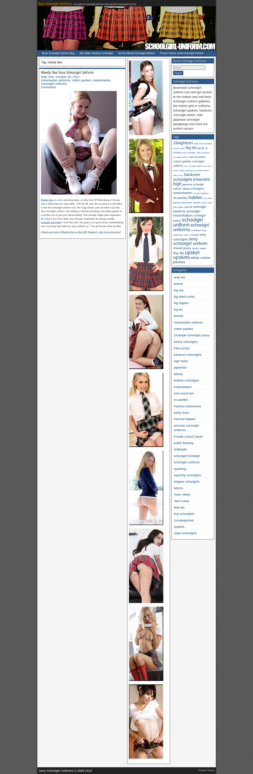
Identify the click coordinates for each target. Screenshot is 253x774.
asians (178, 283)
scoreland (196, 230)
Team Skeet (182, 494)
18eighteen (183, 143)
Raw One (47, 77)
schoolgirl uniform (188, 222)
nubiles (195, 197)
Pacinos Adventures (187, 406)
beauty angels (179, 148)
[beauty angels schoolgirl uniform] (146, 368)
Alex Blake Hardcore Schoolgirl (96, 53)
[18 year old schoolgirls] (146, 524)
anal (196, 143)
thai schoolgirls (184, 514)
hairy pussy (178, 175)
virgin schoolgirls (185, 533)
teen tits (179, 507)
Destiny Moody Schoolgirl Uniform (136, 53)
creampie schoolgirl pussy (191, 335)
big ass (179, 290)
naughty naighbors (201, 193)
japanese (180, 367)
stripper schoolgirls (187, 481)
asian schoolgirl (205, 144)
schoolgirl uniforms (54, 84)
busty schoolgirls (188, 153)
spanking (180, 469)
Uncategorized (184, 520)
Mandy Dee (47, 200)
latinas (178, 374)
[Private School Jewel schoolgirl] (146, 212)
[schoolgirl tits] (146, 680)
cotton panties (81, 80)
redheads (180, 449)
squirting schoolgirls (187, 475)
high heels (181, 361)
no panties (180, 198)
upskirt (192, 252)
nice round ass (184, 393)
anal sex (179, 277)
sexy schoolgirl (191, 235)
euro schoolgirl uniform (193, 166)
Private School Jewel (188, 436)
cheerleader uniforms (55, 80)
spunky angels (199, 248)
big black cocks (184, 296)
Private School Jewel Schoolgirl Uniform (181, 53)
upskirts (181, 257)
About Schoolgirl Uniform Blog (58, 53)
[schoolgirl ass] (146, 602)
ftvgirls (182, 170)
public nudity (207, 203)
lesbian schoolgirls (186, 380)
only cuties (207, 198)
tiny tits (178, 253)
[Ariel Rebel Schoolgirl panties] (146, 758)
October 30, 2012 (68, 77)
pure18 (188, 206)
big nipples (181, 303)
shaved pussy (182, 248)
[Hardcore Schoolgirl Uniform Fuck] (146, 134)
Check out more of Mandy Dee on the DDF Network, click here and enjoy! (81, 232)
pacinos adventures (183, 202)
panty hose (181, 412)
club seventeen (197, 156)
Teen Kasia (181, 501)
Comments (48, 87)
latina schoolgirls (193, 188)
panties (197, 202)
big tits (191, 147)
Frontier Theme (206, 770)
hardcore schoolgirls (186, 177)
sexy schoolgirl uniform (190, 241)
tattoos (178, 488)
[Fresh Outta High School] (146, 290)
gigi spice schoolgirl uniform (197, 170)
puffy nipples (178, 207)
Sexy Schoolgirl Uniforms (55, 4)
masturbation (102, 80)
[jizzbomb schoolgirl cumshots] (146, 446)
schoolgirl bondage (187, 456)
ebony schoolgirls (186, 342)
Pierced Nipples (185, 419)
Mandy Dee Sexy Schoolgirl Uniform (67, 72)
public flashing (183, 443)
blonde (178, 316)
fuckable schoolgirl (51, 222)
